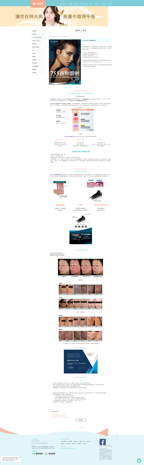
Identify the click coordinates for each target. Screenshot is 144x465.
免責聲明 (79, 443)
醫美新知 (97, 4)
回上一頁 (82, 427)
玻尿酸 (33, 56)
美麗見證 (91, 4)
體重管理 (34, 43)
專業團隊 (70, 4)
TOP (117, 440)
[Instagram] (66, 448)
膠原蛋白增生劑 (35, 47)
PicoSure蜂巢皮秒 (37, 37)
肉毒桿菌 (34, 59)
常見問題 (103, 4)
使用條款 (85, 443)
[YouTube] (64, 448)
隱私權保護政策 (11, 460)
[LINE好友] (69, 448)
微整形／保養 (84, 4)
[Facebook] (61, 448)
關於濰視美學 (63, 4)
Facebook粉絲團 (103, 442)
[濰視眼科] (38, 454)
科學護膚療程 (35, 66)
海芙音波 (34, 34)
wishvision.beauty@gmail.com (41, 443)
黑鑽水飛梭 (34, 63)
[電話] (74, 448)
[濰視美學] (50, 454)
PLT (33, 50)
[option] (65, 61)
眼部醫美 (76, 4)
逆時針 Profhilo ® (36, 40)
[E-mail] (72, 448)
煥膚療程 (34, 69)
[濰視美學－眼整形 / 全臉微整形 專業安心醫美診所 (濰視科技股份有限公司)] (37, 4)
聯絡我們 (109, 4)
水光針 (33, 53)
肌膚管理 (34, 72)
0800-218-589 (37, 441)
